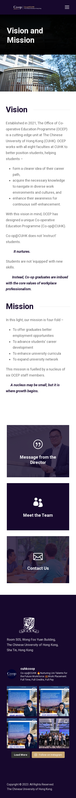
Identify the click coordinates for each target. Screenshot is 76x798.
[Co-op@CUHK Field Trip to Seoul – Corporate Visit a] (22, 733)
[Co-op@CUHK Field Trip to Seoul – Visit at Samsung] (54, 701)
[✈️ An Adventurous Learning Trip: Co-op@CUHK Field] (54, 733)
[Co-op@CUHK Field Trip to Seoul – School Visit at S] (22, 701)
